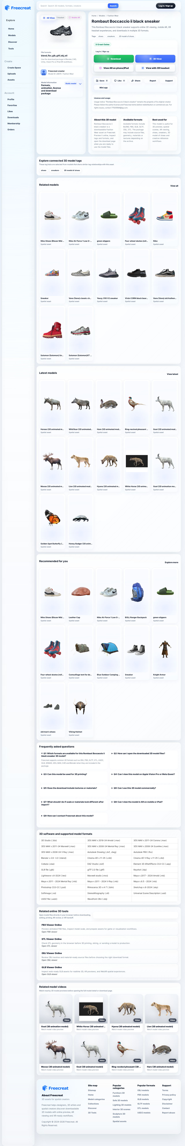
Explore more (171, 562)
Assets (11, 79)
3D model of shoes (126, 36)
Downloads (13, 117)
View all (174, 186)
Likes (10, 111)
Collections (93, 1104)
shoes (100, 36)
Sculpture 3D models (119, 1115)
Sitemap (92, 1090)
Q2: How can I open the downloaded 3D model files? (139, 753)
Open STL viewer (49, 946)
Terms (165, 1090)
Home (11, 28)
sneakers (111, 36)
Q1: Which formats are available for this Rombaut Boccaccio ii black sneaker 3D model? (73, 754)
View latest (172, 374)
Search (113, 6)
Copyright (167, 1099)
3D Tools (92, 1113)
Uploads (12, 73)
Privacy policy (169, 1095)
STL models (143, 1108)
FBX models (143, 1095)
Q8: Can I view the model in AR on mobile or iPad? (138, 802)
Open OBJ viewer (49, 960)
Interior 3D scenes (121, 1109)
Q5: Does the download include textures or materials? (70, 788)
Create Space (14, 67)
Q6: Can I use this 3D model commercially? (135, 788)
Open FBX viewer (49, 932)
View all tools (135, 915)
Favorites (12, 105)
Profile (11, 99)
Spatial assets (119, 1121)
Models (12, 35)
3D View (51, 18)
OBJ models (143, 1090)
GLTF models (143, 1104)
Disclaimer (167, 1104)
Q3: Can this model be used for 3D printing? (65, 774)
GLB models (143, 1099)
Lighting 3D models (122, 1105)
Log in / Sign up (102, 51)
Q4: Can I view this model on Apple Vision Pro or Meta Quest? (144, 774)
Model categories (96, 1099)
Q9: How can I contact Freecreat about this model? (69, 815)
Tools (11, 48)
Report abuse (168, 1113)
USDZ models (143, 1113)
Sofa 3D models (120, 1100)
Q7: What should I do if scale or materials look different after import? (72, 803)
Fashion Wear (113, 16)
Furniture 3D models (119, 1094)
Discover (12, 42)
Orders (11, 129)
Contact (166, 1108)
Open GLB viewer (49, 974)
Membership (14, 123)
